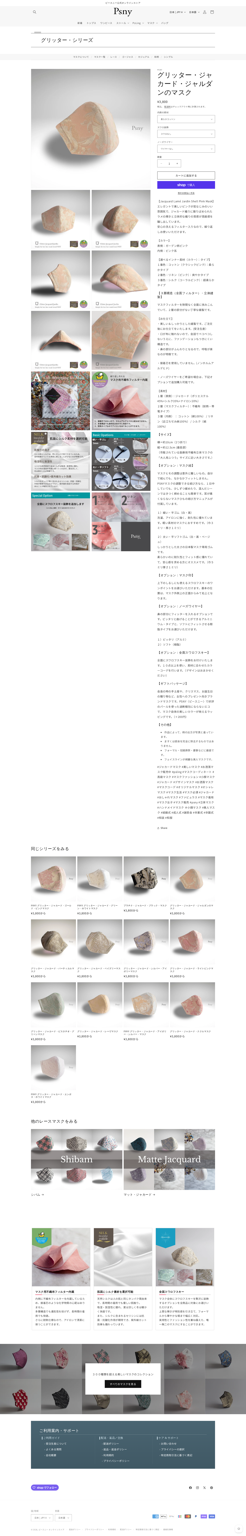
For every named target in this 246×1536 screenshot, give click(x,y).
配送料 (167, 106)
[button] (34, 12)
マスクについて (81, 56)
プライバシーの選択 (172, 1449)
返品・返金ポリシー (115, 1449)
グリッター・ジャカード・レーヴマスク (97, 1031)
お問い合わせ (169, 1443)
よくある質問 (54, 1449)
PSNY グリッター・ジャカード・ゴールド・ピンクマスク (51, 907)
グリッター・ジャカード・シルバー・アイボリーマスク (145, 970)
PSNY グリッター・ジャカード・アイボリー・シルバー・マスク (145, 1032)
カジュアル (143, 56)
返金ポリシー (75, 1528)
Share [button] (164, 828)
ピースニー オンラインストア (51, 1528)
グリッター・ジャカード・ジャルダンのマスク (191, 907)
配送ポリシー (111, 1443)
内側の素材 (163, 112)
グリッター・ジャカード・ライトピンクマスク (191, 970)
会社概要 (51, 1455)
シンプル (168, 56)
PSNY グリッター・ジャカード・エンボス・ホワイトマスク (51, 1095)
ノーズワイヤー (165, 142)
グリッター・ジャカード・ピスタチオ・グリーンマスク (52, 1032)
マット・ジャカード (138, 1194)
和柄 (156, 56)
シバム (35, 1194)
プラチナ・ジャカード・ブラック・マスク (145, 905)
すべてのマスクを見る (123, 1384)
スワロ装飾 (163, 127)
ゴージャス (127, 56)
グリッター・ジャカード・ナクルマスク (190, 1031)
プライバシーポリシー (116, 1461)
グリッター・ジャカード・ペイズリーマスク (98, 970)
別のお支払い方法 (186, 193)
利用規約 (108, 1455)
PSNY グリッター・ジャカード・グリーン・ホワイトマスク (97, 907)
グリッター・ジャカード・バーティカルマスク (52, 970)
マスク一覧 (99, 56)
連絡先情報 (168, 1528)
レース (113, 56)
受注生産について (56, 1443)
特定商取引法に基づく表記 (176, 1455)
